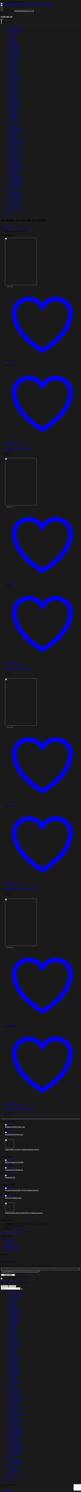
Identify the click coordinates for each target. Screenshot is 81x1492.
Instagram (17, 1232)
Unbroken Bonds (15, 115)
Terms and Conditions (12, 1249)
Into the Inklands (14, 202)
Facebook (4, 1232)
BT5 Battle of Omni (16, 194)
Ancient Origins (14, 32)
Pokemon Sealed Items (16, 28)
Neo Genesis (13, 89)
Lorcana (8, 200)
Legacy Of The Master (16, 210)
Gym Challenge (14, 79)
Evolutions (12, 58)
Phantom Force (14, 90)
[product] (42, 261)
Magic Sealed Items (15, 124)
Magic (7, 123)
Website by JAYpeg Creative (10, 1281)
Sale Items (4, 215)
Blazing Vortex (14, 157)
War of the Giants (15, 189)
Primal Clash (13, 92)
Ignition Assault (14, 162)
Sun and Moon (14, 106)
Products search (8, 10)
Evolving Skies (14, 60)
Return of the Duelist (16, 177)
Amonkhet (12, 126)
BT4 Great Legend (15, 196)
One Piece (8, 208)
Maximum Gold (14, 170)
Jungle (11, 85)
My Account (9, 1245)
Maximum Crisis (14, 168)
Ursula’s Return (14, 204)
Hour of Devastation (16, 134)
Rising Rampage (14, 179)
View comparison (7, 1490)
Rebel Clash (13, 96)
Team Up (12, 111)
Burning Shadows (15, 45)
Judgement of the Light (17, 166)
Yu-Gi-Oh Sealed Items (17, 155)
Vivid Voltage (13, 119)
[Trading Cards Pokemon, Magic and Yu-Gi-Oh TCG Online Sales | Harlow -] (27, 4)
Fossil (11, 70)
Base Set (12, 37)
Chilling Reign (14, 49)
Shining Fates (13, 100)
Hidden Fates (13, 83)
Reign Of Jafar (14, 206)
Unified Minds (14, 117)
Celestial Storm (14, 47)
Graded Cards (9, 211)
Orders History (10, 1243)
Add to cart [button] (10, 286)
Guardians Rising (15, 77)
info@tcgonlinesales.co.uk (20, 1229)
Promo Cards (13, 94)
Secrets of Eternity (15, 183)
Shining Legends (15, 102)
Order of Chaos (14, 174)
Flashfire (12, 66)
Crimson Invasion (15, 53)
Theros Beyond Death (16, 149)
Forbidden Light (14, 68)
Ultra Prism (13, 113)
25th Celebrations (15, 30)
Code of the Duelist (15, 160)
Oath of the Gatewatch (16, 143)
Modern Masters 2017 (16, 141)
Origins (11, 145)
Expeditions (13, 62)
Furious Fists (13, 72)
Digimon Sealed (14, 193)
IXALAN (12, 136)
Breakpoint (13, 41)
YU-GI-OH (9, 153)
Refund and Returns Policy (14, 1247)
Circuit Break (13, 159)
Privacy (7, 1251)
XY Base (12, 121)
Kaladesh (12, 140)
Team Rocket (13, 109)
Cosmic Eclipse (14, 51)
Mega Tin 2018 (14, 172)
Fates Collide (13, 64)
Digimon (8, 191)
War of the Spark (15, 151)
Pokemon (8, 26)
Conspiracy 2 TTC (15, 130)
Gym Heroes (13, 81)
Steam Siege (13, 104)
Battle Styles (13, 39)
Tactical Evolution (15, 187)
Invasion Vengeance (16, 164)
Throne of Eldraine (15, 147)
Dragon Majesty (14, 56)
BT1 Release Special (19, 444)
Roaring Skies (14, 98)
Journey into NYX (15, 138)
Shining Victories (15, 185)
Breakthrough (13, 43)
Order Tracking (10, 1240)
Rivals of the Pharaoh (16, 181)
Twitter (10, 1232)
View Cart (5, 1286)
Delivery (8, 1241)
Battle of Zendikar (15, 128)
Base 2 (11, 36)
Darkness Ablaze (15, 54)
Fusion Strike (13, 73)
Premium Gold (14, 176)
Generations (13, 75)
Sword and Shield (15, 107)
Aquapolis (12, 34)
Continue (12, 1286)
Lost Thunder (13, 87)
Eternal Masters (14, 132)
